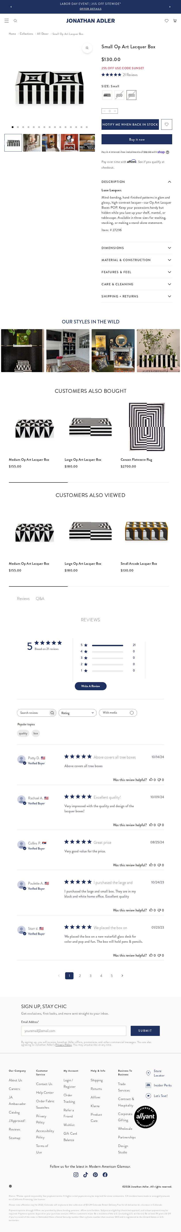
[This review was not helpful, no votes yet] (159, 779)
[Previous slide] (11, 7)
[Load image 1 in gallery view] (13, 142)
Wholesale (125, 1128)
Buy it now (137, 139)
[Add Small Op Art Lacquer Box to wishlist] (166, 124)
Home (12, 34)
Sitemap (14, 1138)
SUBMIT (145, 1031)
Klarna (95, 1106)
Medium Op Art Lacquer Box (29, 459)
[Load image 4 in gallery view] (69, 143)
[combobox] (77, 713)
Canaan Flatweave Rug (136, 459)
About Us (15, 1080)
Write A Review (90, 686)
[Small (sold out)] (131, 95)
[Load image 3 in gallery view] (51, 143)
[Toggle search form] (15, 20)
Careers (14, 1089)
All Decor (42, 34)
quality (23, 733)
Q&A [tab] (40, 598)
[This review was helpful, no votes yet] (151, 779)
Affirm (95, 1097)
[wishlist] (166, 20)
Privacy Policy (63, 1044)
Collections (26, 34)
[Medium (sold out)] (119, 95)
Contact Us (44, 1084)
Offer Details (91, 9)
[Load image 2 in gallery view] (32, 143)
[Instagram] (76, 1174)
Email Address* (30, 1022)
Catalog (14, 1112)
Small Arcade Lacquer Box (139, 563)
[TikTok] (85, 1174)
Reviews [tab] (23, 598)
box (36, 733)
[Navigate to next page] (122, 975)
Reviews (14, 1129)
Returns (96, 1089)
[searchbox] (32, 712)
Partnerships (127, 1137)
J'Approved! (17, 1121)
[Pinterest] (95, 1174)
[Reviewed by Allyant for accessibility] (145, 1117)
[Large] (107, 95)
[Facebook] (105, 1174)
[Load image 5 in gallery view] (88, 143)
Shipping (97, 1080)
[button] (6, 21)
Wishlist (69, 1125)
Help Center (45, 1092)
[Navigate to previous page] (59, 975)
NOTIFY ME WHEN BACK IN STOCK (130, 124)
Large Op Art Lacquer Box (83, 459)
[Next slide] (170, 7)
